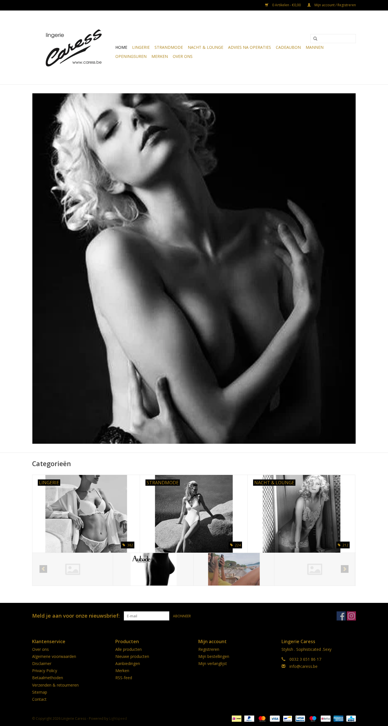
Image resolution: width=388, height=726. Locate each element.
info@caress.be (303, 666)
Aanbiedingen (127, 663)
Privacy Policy (44, 670)
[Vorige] (43, 569)
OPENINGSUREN (131, 56)
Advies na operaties (249, 47)
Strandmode (169, 47)
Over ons (183, 56)
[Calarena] (153, 569)
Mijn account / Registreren (335, 5)
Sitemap (39, 692)
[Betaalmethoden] (236, 718)
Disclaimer (41, 663)
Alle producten (128, 649)
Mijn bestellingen (213, 656)
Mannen (315, 47)
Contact (39, 699)
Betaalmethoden (47, 677)
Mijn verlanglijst (212, 663)
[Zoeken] (315, 39)
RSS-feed (123, 677)
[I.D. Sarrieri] (314, 569)
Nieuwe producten (132, 656)
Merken (159, 56)
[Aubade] (72, 569)
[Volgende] (345, 569)
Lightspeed (118, 718)
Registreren (208, 649)
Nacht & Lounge (205, 47)
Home (121, 47)
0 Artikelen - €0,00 (286, 5)
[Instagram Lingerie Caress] (351, 615)
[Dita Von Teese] (234, 569)
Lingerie (141, 47)
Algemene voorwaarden (54, 656)
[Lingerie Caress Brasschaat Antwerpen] (73, 47)
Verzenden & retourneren (55, 685)
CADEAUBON (288, 47)
